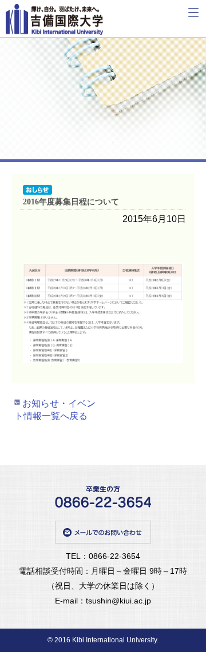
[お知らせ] (39, 190)
